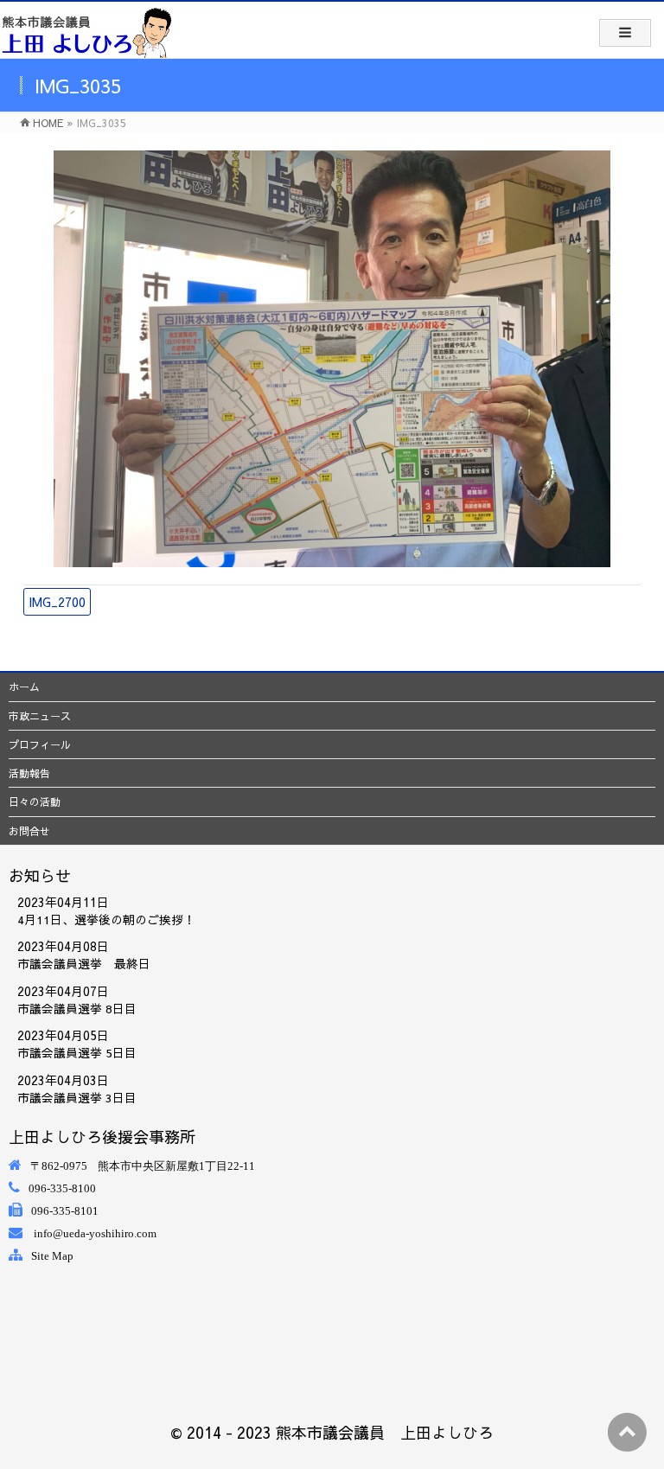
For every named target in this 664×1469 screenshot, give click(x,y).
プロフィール (40, 744)
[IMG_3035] (332, 358)
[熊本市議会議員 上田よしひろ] (86, 32)
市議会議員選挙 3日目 (77, 1097)
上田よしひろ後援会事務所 (102, 1136)
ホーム (24, 686)
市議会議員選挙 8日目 (77, 1008)
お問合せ (29, 831)
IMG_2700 (57, 601)
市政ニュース (40, 716)
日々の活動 (35, 801)
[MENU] (625, 33)
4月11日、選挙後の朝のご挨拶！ (106, 919)
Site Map (52, 1255)
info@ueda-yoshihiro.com (95, 1233)
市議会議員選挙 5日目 (77, 1052)
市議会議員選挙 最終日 (83, 963)
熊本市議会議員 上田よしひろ (385, 1432)
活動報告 (29, 773)
